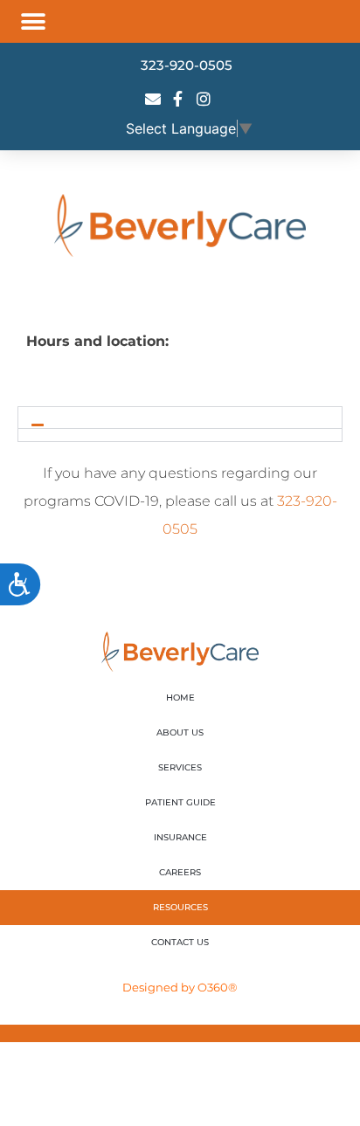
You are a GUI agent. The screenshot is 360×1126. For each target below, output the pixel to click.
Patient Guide (180, 802)
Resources (180, 907)
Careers (180, 872)
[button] (32, 21)
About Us (180, 732)
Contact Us (180, 942)
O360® (217, 987)
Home (180, 697)
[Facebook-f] (178, 99)
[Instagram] (203, 99)
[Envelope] (153, 99)
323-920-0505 (186, 65)
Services (180, 767)
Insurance (180, 837)
